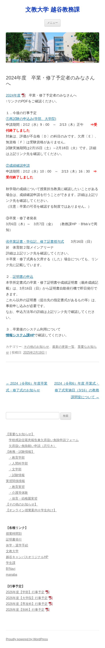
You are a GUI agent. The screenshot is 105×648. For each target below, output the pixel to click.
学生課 (10, 563)
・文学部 (15, 469)
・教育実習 (17, 487)
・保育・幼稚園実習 (23, 498)
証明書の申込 (23, 277)
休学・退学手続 (17, 545)
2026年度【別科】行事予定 (25, 609)
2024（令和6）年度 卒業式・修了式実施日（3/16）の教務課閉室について (76, 390)
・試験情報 (17, 475)
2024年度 (13, 95)
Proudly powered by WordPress (27, 639)
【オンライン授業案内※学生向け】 (31, 510)
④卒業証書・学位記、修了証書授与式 (35, 241)
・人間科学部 (18, 463)
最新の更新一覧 (63, 346)
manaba (11, 574)
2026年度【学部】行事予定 (25, 592)
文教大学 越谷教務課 (52, 9)
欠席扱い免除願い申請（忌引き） (32, 446)
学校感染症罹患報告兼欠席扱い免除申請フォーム (44, 440)
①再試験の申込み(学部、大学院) (31, 119)
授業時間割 (14, 533)
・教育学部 (17, 457)
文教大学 (12, 551)
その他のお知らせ (36, 346)
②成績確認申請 (18, 165)
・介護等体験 (18, 492)
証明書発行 (14, 539)
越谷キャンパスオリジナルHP (27, 557)
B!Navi (10, 569)
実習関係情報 (15, 481)
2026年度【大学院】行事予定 (27, 598)
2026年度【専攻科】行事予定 (27, 604)
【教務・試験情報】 (20, 452)
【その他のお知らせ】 (22, 504)
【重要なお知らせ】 (20, 434)
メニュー (52, 22)
